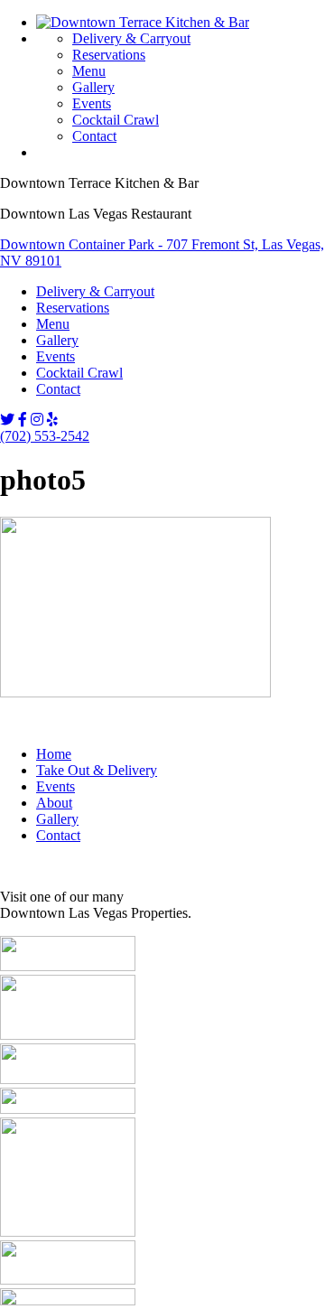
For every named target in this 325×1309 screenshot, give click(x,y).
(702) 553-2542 (44, 436)
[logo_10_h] (67, 1079)
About (54, 802)
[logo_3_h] (67, 966)
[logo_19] (67, 1231)
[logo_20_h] (67, 1279)
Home (53, 754)
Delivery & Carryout (131, 38)
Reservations (108, 54)
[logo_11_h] (67, 1109)
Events (91, 103)
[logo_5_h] (67, 1035)
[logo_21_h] (67, 1300)
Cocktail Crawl (115, 119)
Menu (89, 71)
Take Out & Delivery (96, 770)
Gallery (93, 87)
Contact (94, 136)
